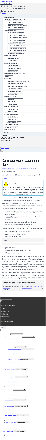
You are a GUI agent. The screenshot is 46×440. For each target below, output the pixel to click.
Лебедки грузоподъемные (10, 415)
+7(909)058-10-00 (6, 6)
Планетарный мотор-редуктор (15, 93)
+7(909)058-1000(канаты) (17, 137)
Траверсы (7, 112)
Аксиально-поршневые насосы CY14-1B (15, 73)
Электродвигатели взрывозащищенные (17, 86)
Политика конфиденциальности (7, 321)
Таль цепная (11, 99)
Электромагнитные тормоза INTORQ (16, 27)
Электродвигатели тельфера (15, 88)
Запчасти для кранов (9, 347)
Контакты (6, 132)
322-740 (40, 286)
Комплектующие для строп (14, 121)
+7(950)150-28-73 (6, 4)
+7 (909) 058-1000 (4, 313)
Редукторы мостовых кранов (15, 66)
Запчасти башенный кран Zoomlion (18, 38)
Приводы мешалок (12, 94)
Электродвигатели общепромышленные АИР (18, 81)
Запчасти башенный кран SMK (17, 40)
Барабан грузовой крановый (14, 68)
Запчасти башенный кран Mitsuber (18, 37)
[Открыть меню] (1, 150)
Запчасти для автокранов (14, 52)
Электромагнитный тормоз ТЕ (15, 20)
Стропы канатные (12, 119)
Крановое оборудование (10, 376)
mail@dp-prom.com (6, 135)
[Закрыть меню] (0, 330)
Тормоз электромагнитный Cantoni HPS (17, 25)
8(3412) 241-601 (33, 286)
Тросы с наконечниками (10, 369)
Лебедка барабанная (13, 109)
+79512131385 (6, 288)
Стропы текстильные (13, 117)
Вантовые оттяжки (12, 60)
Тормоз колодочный (13, 70)
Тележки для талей (12, 104)
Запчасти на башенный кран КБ (17, 33)
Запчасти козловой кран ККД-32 (18, 48)
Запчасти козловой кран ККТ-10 (18, 50)
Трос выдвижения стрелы (14, 56)
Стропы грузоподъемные (10, 422)
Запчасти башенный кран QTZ (17, 35)
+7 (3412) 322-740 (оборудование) (9, 138)
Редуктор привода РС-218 (14, 71)
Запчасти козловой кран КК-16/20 (18, 45)
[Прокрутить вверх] (1, 327)
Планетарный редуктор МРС (14, 91)
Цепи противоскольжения (11, 122)
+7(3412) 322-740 (6, 8)
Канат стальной (9, 75)
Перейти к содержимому (6, 1)
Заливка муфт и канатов (13, 58)
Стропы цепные (11, 116)
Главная (6, 15)
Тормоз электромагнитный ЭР (15, 22)
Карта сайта (3, 319)
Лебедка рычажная (12, 111)
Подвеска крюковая (13, 103)
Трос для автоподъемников (15, 61)
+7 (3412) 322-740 (4, 311)
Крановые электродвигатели (15, 80)
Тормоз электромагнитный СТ (15, 24)
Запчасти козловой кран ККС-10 (18, 47)
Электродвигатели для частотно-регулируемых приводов (22, 84)
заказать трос (5, 178)
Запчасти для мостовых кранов (16, 53)
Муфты (7, 76)
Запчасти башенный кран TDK (17, 42)
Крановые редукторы (13, 65)
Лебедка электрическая (14, 107)
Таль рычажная (11, 101)
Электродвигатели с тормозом (15, 83)
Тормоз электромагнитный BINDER (16, 29)
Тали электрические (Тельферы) (15, 98)
